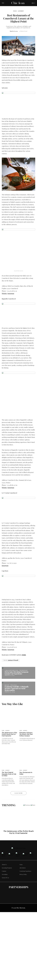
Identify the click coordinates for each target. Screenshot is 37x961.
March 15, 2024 (9, 675)
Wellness (14, 685)
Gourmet (21, 11)
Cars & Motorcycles (11, 670)
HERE (24, 655)
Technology (23, 670)
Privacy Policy (23, 874)
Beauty (7, 685)
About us (4, 864)
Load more (18, 793)
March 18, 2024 (14, 31)
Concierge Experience (25, 871)
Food (15, 11)
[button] (26, 805)
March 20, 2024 (10, 692)
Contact (4, 871)
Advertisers (22, 868)
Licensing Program (7, 868)
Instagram (11, 293)
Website (4, 293)
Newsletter (5, 874)
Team (20, 864)
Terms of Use (5, 878)
